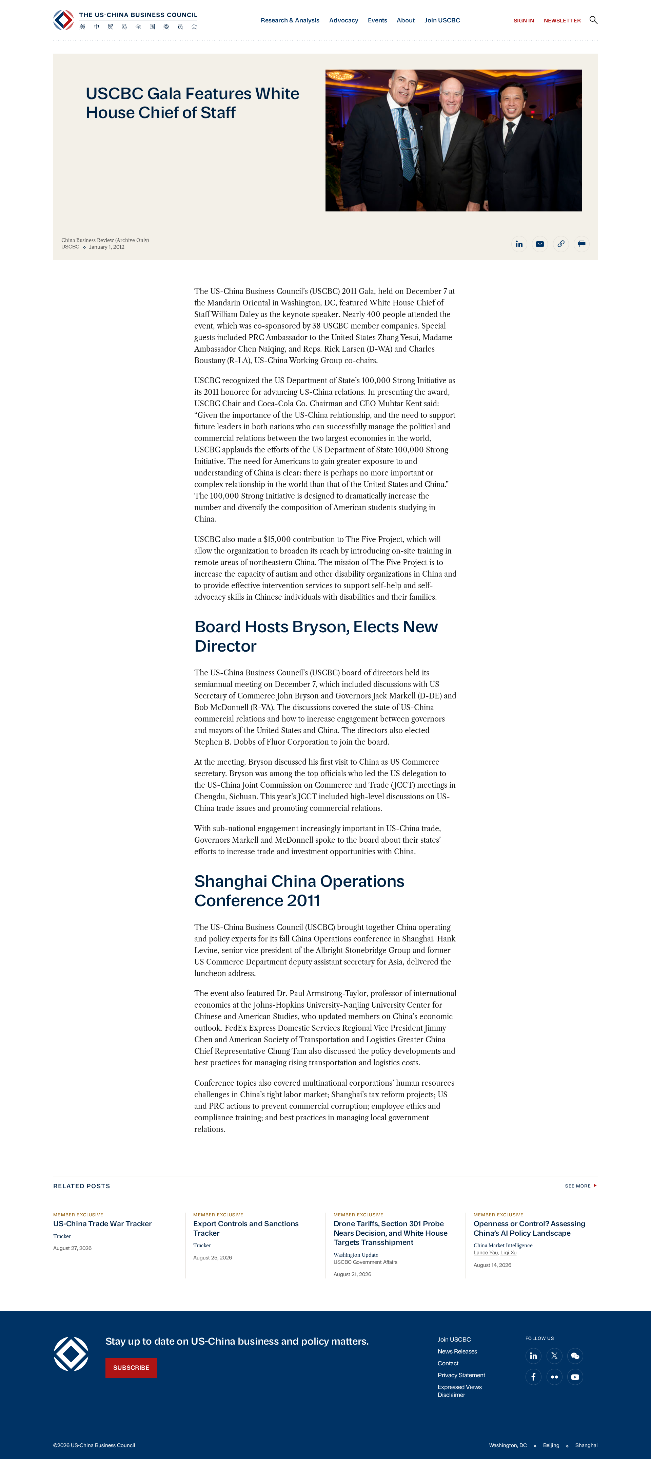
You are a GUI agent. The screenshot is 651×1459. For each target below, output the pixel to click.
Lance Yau (486, 1253)
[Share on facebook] (533, 1377)
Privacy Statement (461, 1376)
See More (578, 1186)
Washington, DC (508, 1445)
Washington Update (356, 1255)
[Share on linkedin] (519, 244)
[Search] (594, 20)
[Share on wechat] (575, 1356)
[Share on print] (582, 244)
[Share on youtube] (575, 1377)
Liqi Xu (508, 1253)
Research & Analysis (290, 21)
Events (377, 21)
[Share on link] (561, 244)
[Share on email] (540, 244)
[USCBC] (125, 20)
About (406, 21)
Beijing (551, 1445)
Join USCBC (442, 21)
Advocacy (343, 21)
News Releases (457, 1352)
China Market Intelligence (503, 1245)
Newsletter (562, 21)
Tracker (62, 1236)
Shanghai (586, 1445)
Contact (448, 1364)
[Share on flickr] (555, 1377)
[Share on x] (555, 1356)
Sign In (524, 21)
